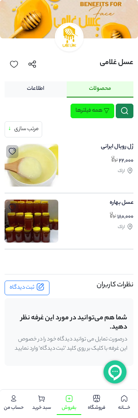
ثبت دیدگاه (22, 287)
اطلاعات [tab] (35, 89)
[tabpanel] (69, 178)
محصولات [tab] (100, 89)
